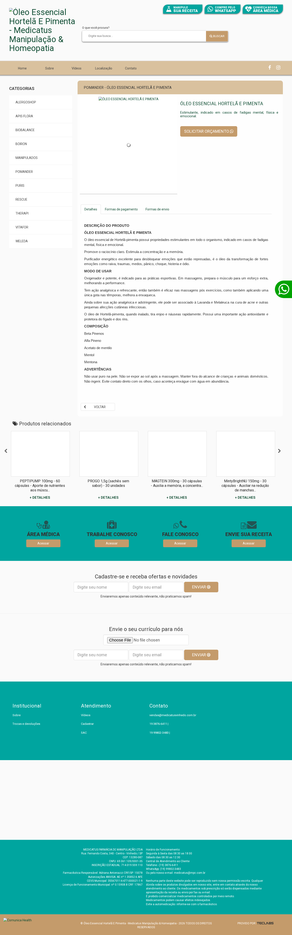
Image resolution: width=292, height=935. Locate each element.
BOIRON (21, 144)
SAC (84, 732)
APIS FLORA (24, 116)
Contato (131, 68)
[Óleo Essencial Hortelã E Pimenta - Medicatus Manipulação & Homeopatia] (43, 30)
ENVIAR (199, 587)
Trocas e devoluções (26, 724)
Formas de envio (157, 209)
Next (279, 451)
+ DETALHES (40, 498)
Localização (103, 68)
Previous (5, 451)
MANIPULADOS (27, 158)
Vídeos (76, 68)
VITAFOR (22, 227)
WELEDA (22, 241)
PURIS (20, 185)
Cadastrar (87, 724)
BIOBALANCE (25, 130)
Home (22, 68)
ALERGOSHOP (26, 102)
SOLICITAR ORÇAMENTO (207, 131)
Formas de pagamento (121, 209)
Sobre (49, 68)
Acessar (43, 543)
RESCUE (21, 199)
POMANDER (24, 172)
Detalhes (90, 209)
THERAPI (22, 213)
